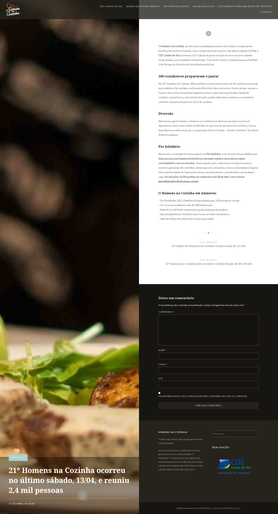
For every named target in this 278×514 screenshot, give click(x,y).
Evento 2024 (18, 457)
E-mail (162, 364)
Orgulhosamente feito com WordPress (194, 508)
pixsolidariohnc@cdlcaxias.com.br (178, 181)
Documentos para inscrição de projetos (245, 6)
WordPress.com (233, 508)
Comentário (166, 312)
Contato (266, 12)
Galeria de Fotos (204, 6)
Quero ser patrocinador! (143, 6)
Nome (162, 350)
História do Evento (176, 6)
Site (160, 378)
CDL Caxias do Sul (111, 6)
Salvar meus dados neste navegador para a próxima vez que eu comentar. (203, 396)
